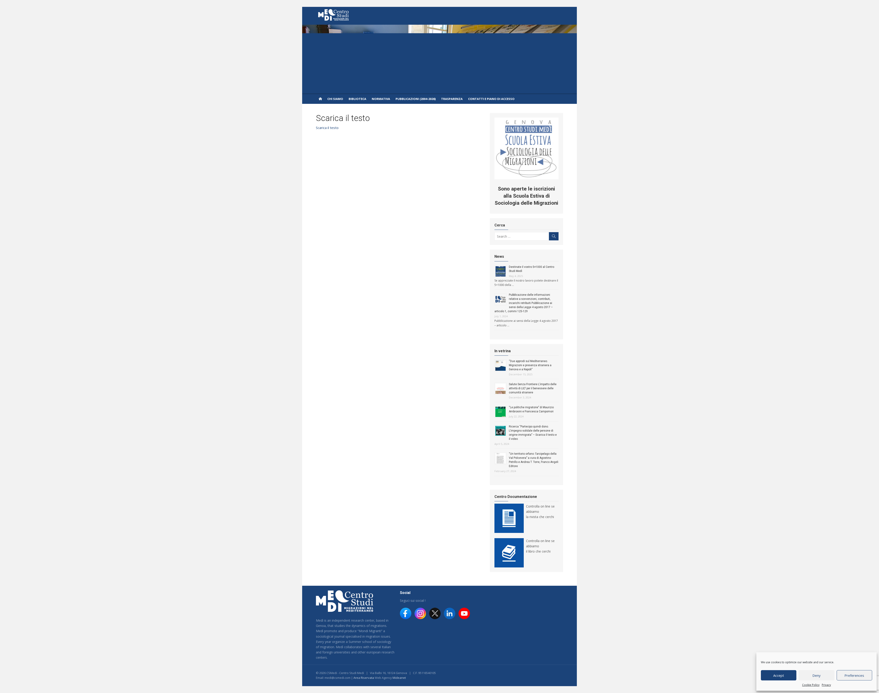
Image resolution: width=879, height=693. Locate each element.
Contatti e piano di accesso (491, 99)
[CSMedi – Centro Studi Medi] (320, 98)
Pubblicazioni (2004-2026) (416, 99)
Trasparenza (452, 99)
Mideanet (399, 678)
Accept (778, 675)
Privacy (826, 685)
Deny (816, 675)
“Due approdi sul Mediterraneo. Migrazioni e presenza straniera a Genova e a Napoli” (530, 365)
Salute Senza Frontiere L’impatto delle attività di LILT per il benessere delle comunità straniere (532, 388)
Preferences (854, 675)
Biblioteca (357, 99)
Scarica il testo (327, 127)
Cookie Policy (810, 685)
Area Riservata (363, 678)
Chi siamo (335, 99)
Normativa (381, 99)
